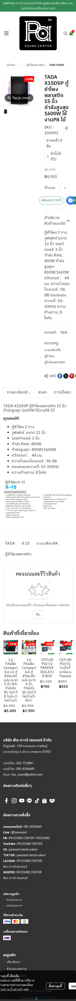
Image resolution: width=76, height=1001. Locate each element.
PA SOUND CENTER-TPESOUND (29, 838)
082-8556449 (25, 768)
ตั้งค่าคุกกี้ (55, 986)
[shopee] (44, 800)
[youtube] (21, 800)
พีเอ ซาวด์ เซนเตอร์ (15, 878)
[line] (29, 800)
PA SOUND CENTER (30, 843)
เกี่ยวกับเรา (13, 962)
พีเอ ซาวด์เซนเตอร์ (15, 866)
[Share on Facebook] (59, 375)
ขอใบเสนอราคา (14, 906)
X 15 (26, 543)
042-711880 (24, 763)
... (21, 65)
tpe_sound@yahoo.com (26, 774)
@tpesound (19, 832)
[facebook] (6, 800)
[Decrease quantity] (59, 188)
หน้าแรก (11, 65)
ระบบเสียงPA (52, 350)
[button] (65, 33)
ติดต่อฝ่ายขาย (14, 900)
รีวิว (38, 614)
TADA (63, 332)
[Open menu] (6, 33)
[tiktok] (37, 800)
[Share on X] (65, 375)
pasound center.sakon (23, 849)
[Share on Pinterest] (71, 375)
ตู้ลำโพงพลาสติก (35, 65)
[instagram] (14, 800)
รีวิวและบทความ (17, 969)
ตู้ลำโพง (49, 356)
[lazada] (52, 800)
